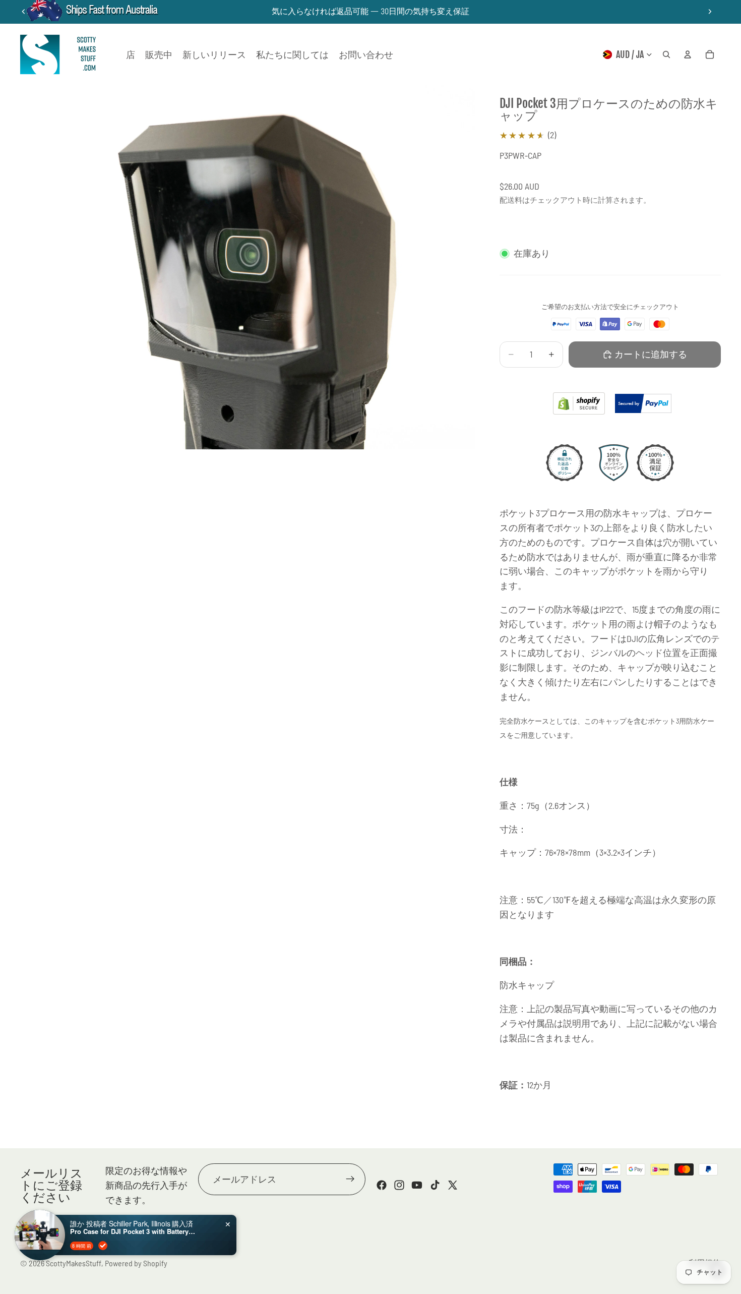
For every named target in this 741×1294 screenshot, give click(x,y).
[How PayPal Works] (643, 404)
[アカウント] (687, 54)
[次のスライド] (710, 12)
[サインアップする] (350, 1179)
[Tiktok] (435, 1185)
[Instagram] (399, 1185)
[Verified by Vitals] (102, 1245)
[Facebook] (382, 1185)
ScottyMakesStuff (73, 1263)
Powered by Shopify (136, 1263)
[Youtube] (417, 1185)
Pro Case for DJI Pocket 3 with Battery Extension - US (133, 1231)
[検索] (666, 54)
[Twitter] (453, 1185)
